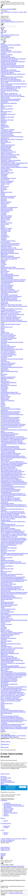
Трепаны (3, 143)
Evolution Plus (4, 101)
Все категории (6, 407)
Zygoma (3, 118)
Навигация (3, 121)
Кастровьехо (4, 189)
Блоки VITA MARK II (6, 288)
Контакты (3, 404)
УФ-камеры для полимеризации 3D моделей (12, 65)
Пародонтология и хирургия (8, 151)
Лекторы (6, 827)
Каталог (3, 43)
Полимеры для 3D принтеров (8, 63)
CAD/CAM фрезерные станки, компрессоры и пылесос (13, 440)
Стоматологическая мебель (8, 450)
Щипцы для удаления (6, 228)
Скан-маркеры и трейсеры (8, 129)
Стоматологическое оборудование (10, 245)
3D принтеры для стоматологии (9, 60)
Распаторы (3, 214)
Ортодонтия (4, 340)
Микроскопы (4, 254)
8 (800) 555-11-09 (14, 21)
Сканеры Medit (5, 49)
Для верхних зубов (6, 229)
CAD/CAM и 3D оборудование (9, 292)
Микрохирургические (6, 192)
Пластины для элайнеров (7, 72)
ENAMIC (3, 263)
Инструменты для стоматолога (9, 385)
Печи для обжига (5, 97)
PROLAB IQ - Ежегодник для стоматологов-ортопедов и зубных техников (12, 315)
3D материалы (4, 293)
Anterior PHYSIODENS (7, 277)
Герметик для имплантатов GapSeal (10, 154)
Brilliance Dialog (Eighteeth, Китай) (10, 253)
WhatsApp (3, 853)
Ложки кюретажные (6, 217)
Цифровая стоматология (7, 347)
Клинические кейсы (6, 365)
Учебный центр (5, 332)
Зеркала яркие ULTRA (7, 170)
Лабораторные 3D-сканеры (8, 57)
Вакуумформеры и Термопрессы (9, 297)
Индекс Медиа (4, 303)
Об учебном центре (17, 349)
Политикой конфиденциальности (18, 893)
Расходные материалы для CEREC (10, 90)
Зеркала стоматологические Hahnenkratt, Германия (14, 167)
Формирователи (5, 126)
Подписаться (22, 787)
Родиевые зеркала (5, 168)
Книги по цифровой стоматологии (10, 318)
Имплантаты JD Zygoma (7, 120)
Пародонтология (5, 345)
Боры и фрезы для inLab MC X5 (9, 93)
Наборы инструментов (7, 133)
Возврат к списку (5, 773)
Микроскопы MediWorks (7, 256)
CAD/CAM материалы (7, 282)
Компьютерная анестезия (7, 250)
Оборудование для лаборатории (9, 295)
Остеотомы (4, 204)
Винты (2, 128)
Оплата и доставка (5, 396)
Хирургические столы (6, 327)
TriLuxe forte (4, 260)
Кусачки (3, 195)
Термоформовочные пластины (9, 299)
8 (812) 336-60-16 (5, 21)
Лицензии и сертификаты (7, 400)
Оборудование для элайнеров (8, 69)
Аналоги (3, 124)
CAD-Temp (4, 264)
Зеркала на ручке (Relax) (7, 172)
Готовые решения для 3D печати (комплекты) (13, 61)
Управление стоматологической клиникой (12, 342)
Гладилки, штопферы (6, 182)
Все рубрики (4, 374)
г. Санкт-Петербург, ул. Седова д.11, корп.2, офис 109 (13, 736)
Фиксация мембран (6, 147)
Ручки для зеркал (5, 242)
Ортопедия (3, 343)
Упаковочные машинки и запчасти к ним (11, 249)
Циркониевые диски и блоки (8, 267)
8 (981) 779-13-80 (5, 848)
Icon (2, 110)
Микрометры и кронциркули (8, 196)
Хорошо (3, 894)
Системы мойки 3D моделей (8, 64)
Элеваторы (3, 239)
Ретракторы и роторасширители (9, 207)
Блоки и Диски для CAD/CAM (9, 258)
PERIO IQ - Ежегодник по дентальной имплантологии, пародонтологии (11, 312)
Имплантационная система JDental (10, 100)
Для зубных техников (6, 339)
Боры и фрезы (4, 140)
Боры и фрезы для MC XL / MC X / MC (11, 94)
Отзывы (3, 403)
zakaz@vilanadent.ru (6, 20)
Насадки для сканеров (6, 54)
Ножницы (3, 221)
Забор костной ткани (6, 146)
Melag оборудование (6, 246)
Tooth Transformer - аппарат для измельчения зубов (14, 163)
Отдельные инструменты (7, 135)
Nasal (2, 104)
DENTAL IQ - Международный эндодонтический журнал (14, 688)
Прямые (3, 193)
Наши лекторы (14, 371)
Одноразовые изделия (6, 150)
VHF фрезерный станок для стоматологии (12, 76)
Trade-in (3, 331)
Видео (7, 370)
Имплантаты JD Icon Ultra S (8, 114)
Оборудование (4, 388)
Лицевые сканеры (5, 56)
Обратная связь (5, 399)
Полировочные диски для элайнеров (10, 71)
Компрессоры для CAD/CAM (8, 78)
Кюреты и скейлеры (6, 201)
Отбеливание (4, 386)
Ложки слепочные (5, 218)
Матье (2, 190)
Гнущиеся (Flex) (5, 179)
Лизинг (3, 402)
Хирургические (5, 224)
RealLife (3, 265)
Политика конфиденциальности (9, 866)
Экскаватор (4, 206)
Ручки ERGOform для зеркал (8, 178)
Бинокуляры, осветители (7, 252)
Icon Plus (3, 115)
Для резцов (4, 238)
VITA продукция (15, 257)
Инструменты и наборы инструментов (11, 132)
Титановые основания (6, 131)
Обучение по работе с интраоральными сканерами (13, 505)
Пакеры (3, 225)
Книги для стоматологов (7, 496)
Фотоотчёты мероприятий (19, 711)
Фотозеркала (4, 176)
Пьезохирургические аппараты (9, 157)
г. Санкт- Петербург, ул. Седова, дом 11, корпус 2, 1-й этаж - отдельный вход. (14, 839)
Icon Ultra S (4, 113)
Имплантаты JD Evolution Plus (9, 103)
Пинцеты (3, 226)
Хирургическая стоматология (8, 338)
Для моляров (4, 235)
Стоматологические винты (8, 145)
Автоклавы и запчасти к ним (8, 247)
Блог (2, 372)
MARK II (3, 261)
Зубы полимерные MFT (7, 274)
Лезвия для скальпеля (6, 153)
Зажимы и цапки (5, 183)
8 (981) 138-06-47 (5, 35)
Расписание (11, 350)
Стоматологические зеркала (8, 240)
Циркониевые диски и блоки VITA (10, 290)
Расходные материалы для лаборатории (11, 296)
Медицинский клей (6, 142)
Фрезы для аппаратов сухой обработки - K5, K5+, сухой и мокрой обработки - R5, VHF (14, 87)
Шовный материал (6, 149)
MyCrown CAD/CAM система (8, 89)
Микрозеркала (4, 174)
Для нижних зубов (5, 231)
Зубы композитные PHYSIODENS (10, 275)
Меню (14, 9)
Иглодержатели (5, 186)
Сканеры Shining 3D (6, 50)
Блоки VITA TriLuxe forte (7, 289)
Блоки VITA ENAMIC (6, 286)
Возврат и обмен (5, 397)
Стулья (2, 325)
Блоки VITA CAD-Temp (7, 285)
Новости (3, 375)
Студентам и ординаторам (8, 336)
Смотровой (4, 213)
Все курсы (10, 333)
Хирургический (5, 211)
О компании (4, 389)
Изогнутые (3, 188)
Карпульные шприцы (6, 215)
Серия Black (4, 175)
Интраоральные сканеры (7, 47)
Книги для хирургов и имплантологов (11, 317)
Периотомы (4, 200)
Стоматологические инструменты (10, 165)
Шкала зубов (4, 272)
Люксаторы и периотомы (7, 197)
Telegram (3, 855)
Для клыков (4, 232)
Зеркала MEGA (5, 171)
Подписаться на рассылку (7, 799)
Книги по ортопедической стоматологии (11, 320)
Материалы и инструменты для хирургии (12, 139)
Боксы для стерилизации (7, 181)
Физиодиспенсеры (5, 158)
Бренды (3, 328)
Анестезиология (5, 384)
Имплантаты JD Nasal (6, 106)
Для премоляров (5, 236)
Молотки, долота (5, 220)
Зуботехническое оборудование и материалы (12, 281)
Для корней (4, 233)
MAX (2, 856)
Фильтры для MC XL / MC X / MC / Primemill (12, 96)
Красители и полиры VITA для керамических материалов (12, 462)
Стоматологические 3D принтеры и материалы (13, 58)
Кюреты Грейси (5, 203)
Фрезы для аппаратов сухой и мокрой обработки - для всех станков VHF (12, 533)
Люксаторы (4, 199)
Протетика (3, 122)
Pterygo (2, 107)
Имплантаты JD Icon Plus (7, 117)
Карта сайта (21, 866)
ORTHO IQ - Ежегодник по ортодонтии (11, 304)
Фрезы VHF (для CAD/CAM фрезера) (11, 79)
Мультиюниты (4, 125)
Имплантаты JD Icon (6, 111)
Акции (2, 329)
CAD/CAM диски (5, 283)
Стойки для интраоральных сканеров (10, 324)
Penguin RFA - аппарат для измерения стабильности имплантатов (11, 160)
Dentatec (3, 92)
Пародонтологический (7, 210)
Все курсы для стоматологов (8, 335)
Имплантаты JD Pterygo (7, 108)
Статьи (2, 830)
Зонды (2, 185)
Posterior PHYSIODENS (7, 278)
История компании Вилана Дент (9, 392)
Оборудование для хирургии (8, 156)
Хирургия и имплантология (8, 346)
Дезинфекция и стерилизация (8, 382)
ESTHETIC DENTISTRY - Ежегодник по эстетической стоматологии (11, 309)
